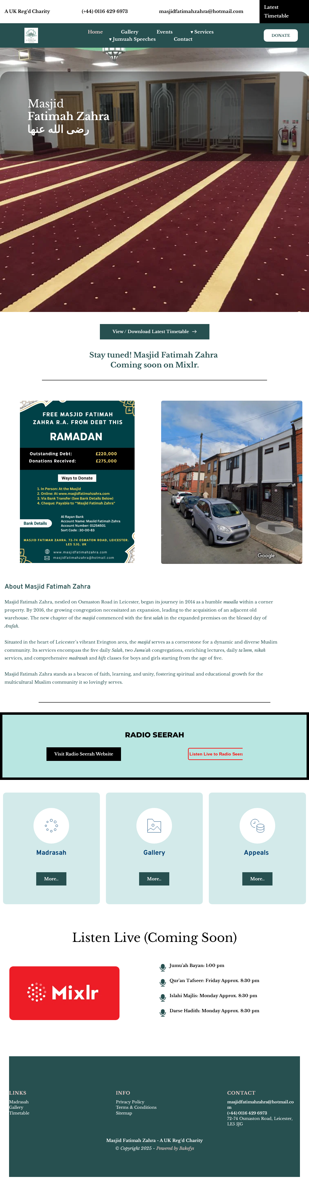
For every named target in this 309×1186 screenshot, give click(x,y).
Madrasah (19, 1102)
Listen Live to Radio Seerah (218, 754)
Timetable (19, 1113)
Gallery (16, 1107)
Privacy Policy (130, 1102)
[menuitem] (95, 32)
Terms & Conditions (136, 1107)
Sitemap (124, 1113)
